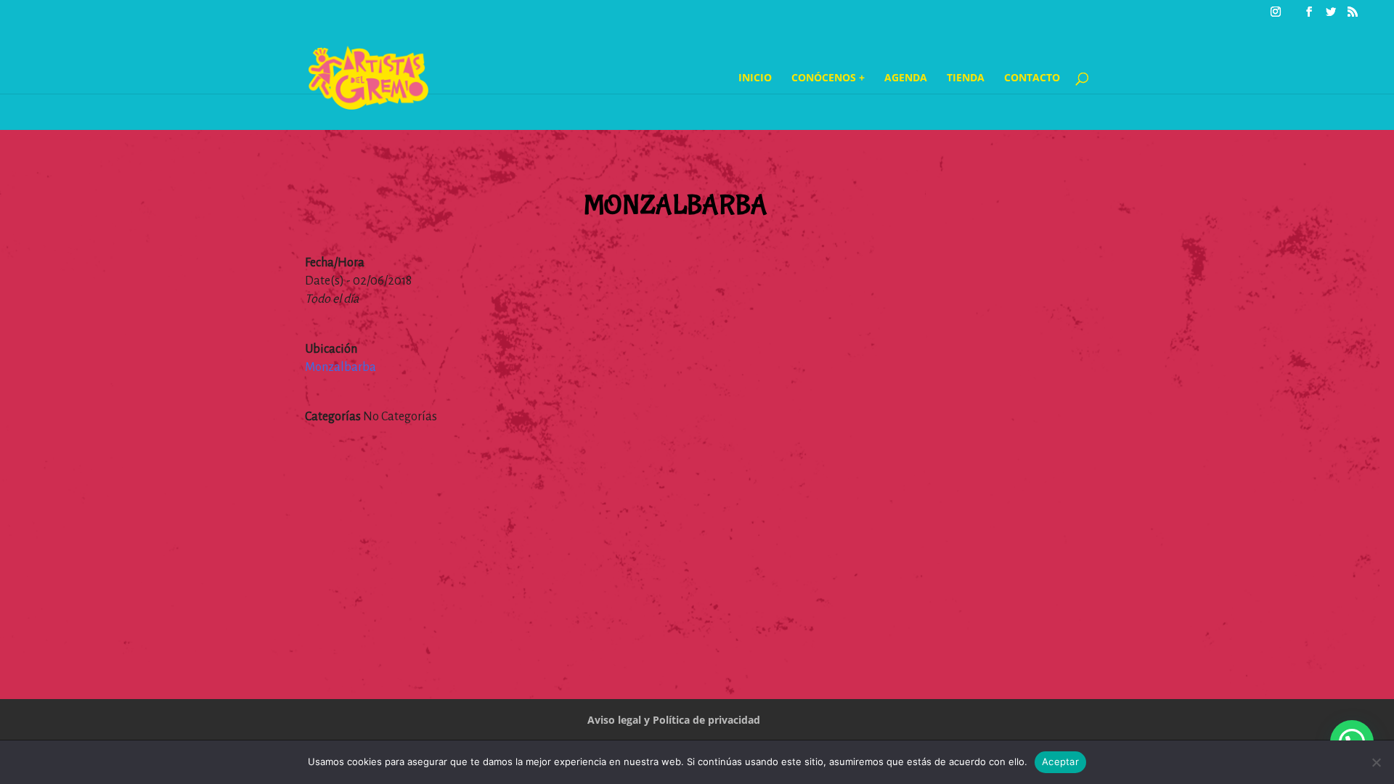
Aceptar (1060, 761)
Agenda (905, 78)
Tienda (966, 78)
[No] (1376, 762)
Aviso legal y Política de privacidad (673, 720)
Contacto (1032, 78)
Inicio (755, 78)
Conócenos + (828, 78)
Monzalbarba (340, 367)
